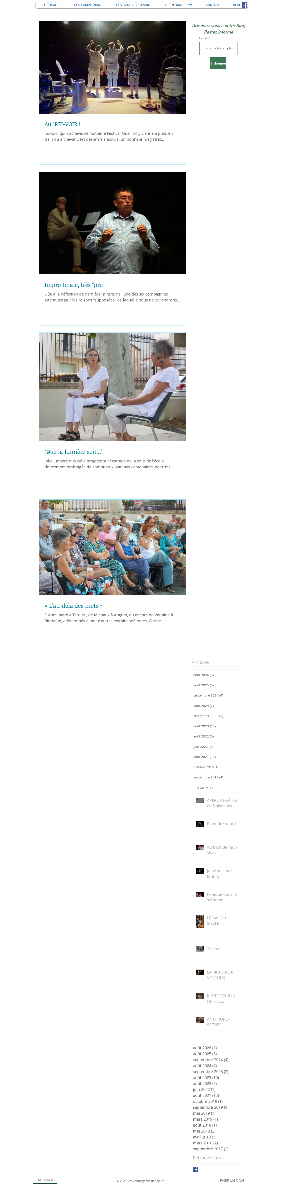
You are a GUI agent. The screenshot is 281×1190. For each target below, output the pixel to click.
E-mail (203, 38)
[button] (212, 5)
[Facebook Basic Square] (195, 1169)
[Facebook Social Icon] (244, 5)
